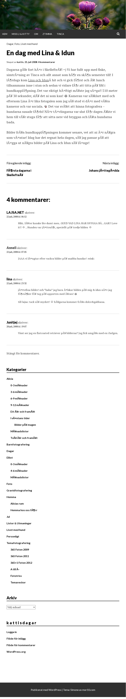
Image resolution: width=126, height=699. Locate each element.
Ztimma (47, 34)
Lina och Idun (38, 80)
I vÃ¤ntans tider (20, 418)
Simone (74, 689)
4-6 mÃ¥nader (19, 470)
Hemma (11, 496)
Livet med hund (29, 43)
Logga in (12, 631)
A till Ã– (14, 569)
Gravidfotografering (19, 490)
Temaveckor (18, 582)
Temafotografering (18, 542)
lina (9, 279)
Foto (17, 43)
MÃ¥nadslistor (19, 431)
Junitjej (12, 322)
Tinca (60, 34)
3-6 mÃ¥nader (19, 391)
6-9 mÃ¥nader (19, 398)
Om (36, 34)
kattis (20, 62)
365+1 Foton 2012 (21, 562)
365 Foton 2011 (19, 556)
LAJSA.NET (15, 212)
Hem (4, 34)
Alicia (10, 378)
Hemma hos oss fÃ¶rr (23, 510)
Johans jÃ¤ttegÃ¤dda (104, 170)
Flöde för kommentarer (21, 645)
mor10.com (88, 689)
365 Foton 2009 (19, 549)
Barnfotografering (18, 444)
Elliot (10, 457)
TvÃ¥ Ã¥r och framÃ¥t (24, 437)
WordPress (54, 689)
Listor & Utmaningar (19, 523)
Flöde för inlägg (16, 638)
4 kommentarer (46, 62)
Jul (8, 516)
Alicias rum (17, 503)
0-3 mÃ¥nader (19, 385)
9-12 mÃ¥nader (19, 404)
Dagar (10, 43)
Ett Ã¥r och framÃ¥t (22, 411)
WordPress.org (16, 651)
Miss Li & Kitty (20, 34)
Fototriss (16, 575)
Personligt (13, 536)
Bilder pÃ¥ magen (25, 424)
